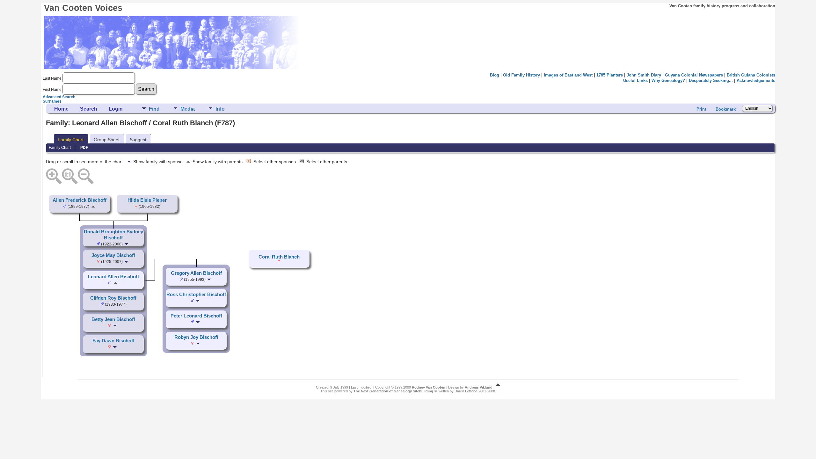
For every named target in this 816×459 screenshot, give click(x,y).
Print (701, 109)
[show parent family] (93, 206)
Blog (494, 75)
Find (154, 109)
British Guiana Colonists (751, 75)
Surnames (52, 101)
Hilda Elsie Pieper (147, 200)
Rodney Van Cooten (428, 387)
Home (61, 109)
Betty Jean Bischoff (113, 319)
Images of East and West (568, 75)
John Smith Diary (644, 75)
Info (220, 109)
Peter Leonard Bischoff (196, 315)
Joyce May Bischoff (113, 255)
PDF (84, 147)
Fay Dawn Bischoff (113, 340)
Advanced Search (59, 97)
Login (116, 109)
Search (88, 109)
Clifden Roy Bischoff (113, 298)
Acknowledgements (756, 80)
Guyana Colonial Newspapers (694, 75)
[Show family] (127, 243)
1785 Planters (609, 75)
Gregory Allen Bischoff (196, 273)
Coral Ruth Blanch (279, 256)
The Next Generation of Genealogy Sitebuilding (393, 391)
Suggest (138, 139)
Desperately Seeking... (711, 80)
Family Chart (71, 139)
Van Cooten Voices (83, 8)
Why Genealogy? (668, 80)
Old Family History (521, 75)
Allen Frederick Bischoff (79, 200)
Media (187, 109)
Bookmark (726, 109)
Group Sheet (107, 139)
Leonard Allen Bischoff (113, 276)
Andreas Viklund (478, 387)
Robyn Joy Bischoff (196, 337)
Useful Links (635, 80)
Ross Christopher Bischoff (196, 294)
